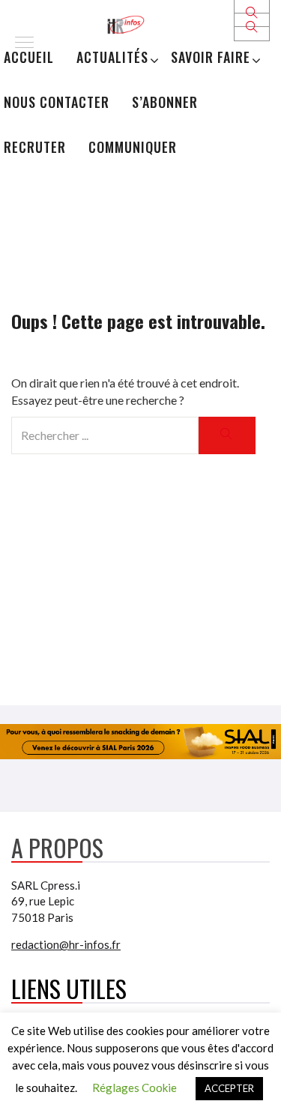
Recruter (35, 147)
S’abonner (165, 102)
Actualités (112, 57)
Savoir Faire (210, 57)
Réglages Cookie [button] (134, 1087)
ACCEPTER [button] (229, 1088)
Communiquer (132, 147)
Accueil (29, 57)
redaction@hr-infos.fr (66, 944)
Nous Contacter (56, 102)
